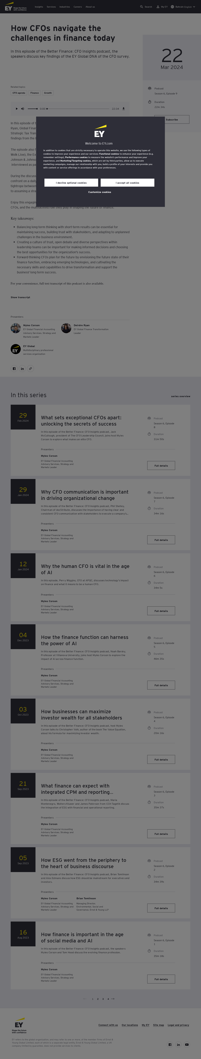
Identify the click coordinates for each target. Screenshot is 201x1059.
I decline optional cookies (71, 182)
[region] (100, 162)
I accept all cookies (127, 182)
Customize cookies (99, 192)
